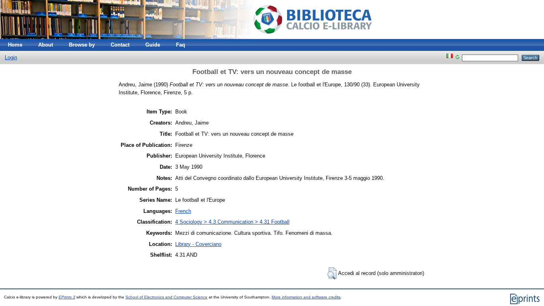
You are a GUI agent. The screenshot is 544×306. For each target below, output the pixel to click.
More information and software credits (306, 297)
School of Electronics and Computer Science (166, 297)
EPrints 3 (67, 297)
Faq (180, 45)
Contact (120, 45)
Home (15, 45)
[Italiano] (449, 57)
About (45, 45)
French (183, 211)
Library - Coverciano (198, 244)
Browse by (82, 45)
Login (11, 57)
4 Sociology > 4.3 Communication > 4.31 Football (232, 222)
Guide (152, 45)
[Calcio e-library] (193, 37)
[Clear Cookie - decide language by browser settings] (457, 57)
